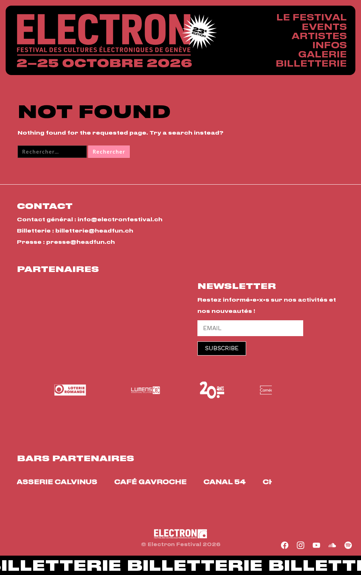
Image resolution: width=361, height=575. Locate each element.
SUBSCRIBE (222, 348)
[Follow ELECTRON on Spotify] (348, 545)
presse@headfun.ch (80, 242)
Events (324, 26)
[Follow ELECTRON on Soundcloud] (332, 545)
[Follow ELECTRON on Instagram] (301, 545)
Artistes (319, 35)
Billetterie (311, 63)
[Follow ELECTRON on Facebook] (285, 545)
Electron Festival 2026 (104, 40)
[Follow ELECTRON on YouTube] (317, 545)
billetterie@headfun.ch (94, 230)
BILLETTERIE (191, 566)
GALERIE (322, 54)
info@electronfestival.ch (120, 219)
